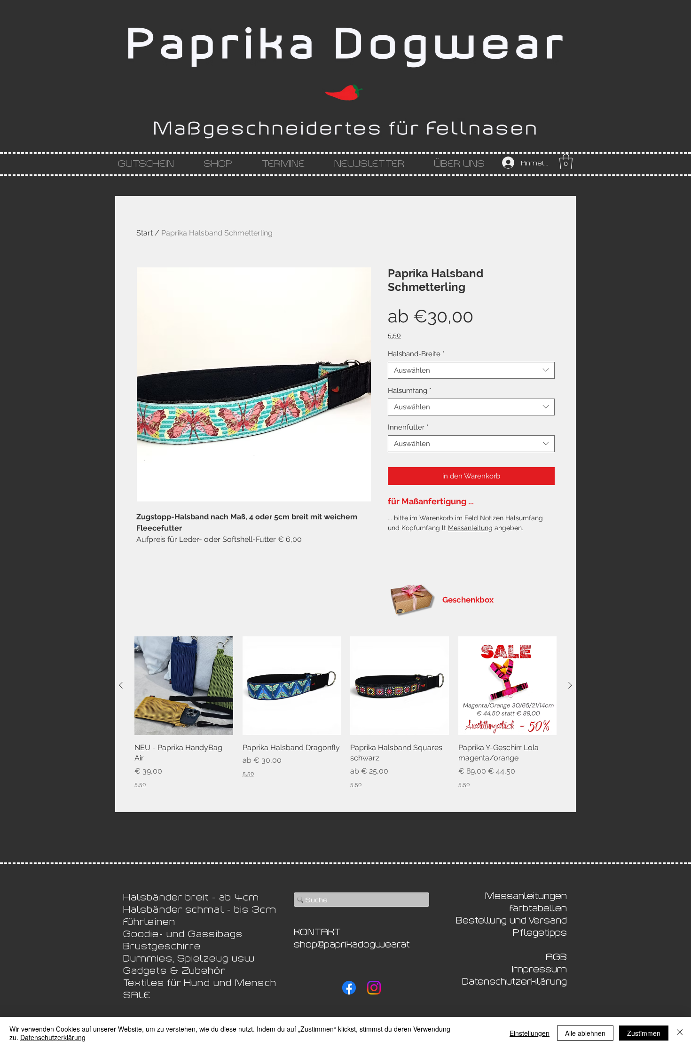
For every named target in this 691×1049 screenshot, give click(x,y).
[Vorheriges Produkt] (120, 685)
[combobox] (471, 370)
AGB (556, 956)
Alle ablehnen (585, 1033)
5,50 (394, 335)
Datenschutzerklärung (53, 1037)
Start (144, 232)
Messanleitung (470, 528)
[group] (345, 712)
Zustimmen (643, 1033)
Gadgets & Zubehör (174, 969)
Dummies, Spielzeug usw (189, 957)
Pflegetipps (540, 931)
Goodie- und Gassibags (183, 933)
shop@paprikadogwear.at (352, 943)
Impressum (539, 968)
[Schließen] (679, 1033)
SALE (136, 994)
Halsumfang (410, 390)
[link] (566, 161)
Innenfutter (408, 427)
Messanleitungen (526, 895)
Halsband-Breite (416, 354)
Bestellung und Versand (511, 919)
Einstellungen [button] (530, 1033)
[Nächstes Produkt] (570, 685)
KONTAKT (317, 931)
